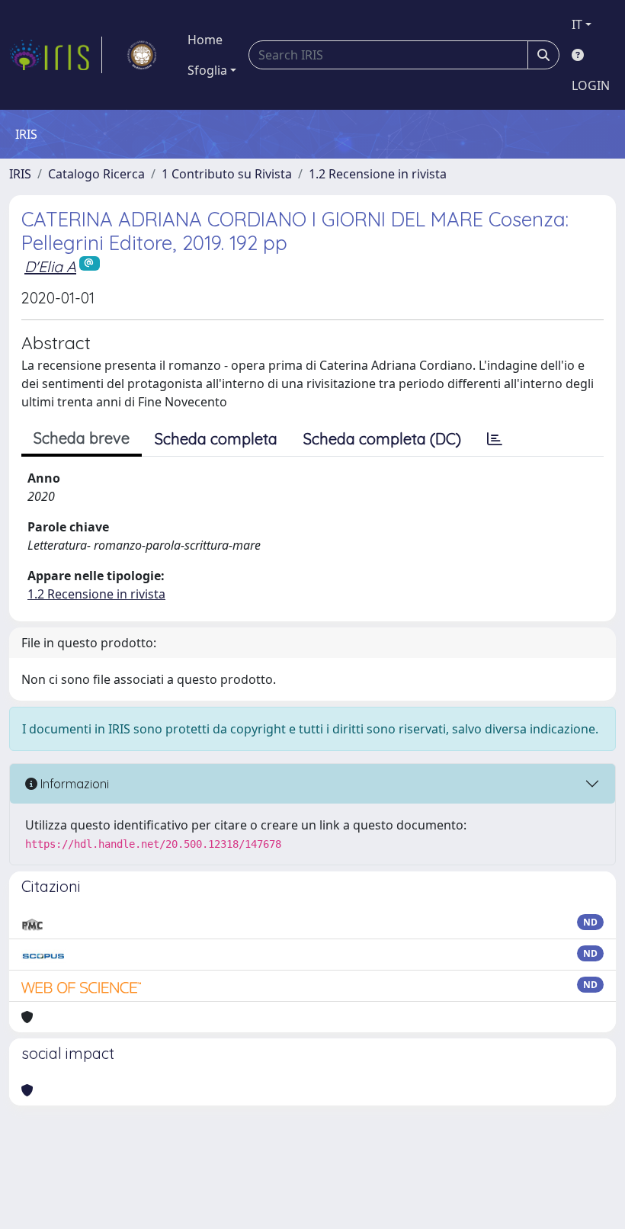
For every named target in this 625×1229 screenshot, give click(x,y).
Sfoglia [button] (207, 70)
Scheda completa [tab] (216, 438)
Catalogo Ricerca (96, 173)
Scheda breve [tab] (82, 438)
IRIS (20, 173)
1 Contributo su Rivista (227, 173)
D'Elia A (50, 266)
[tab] (494, 439)
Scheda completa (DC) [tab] (382, 438)
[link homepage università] (141, 55)
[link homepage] (55, 55)
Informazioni (73, 783)
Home (205, 39)
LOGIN (591, 85)
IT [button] (577, 24)
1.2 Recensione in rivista (378, 173)
